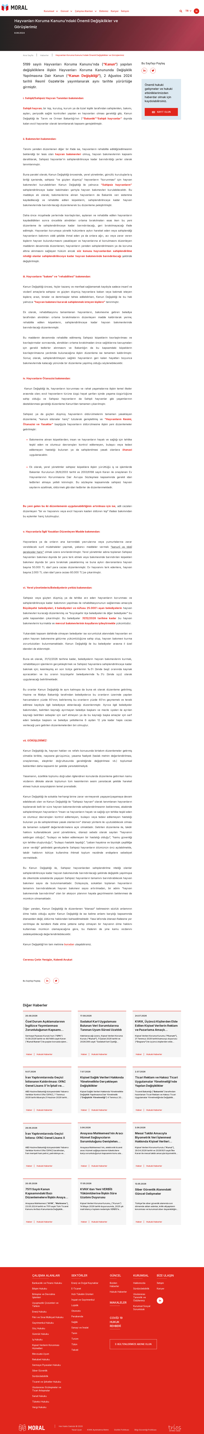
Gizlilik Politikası (121, 1430)
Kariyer (115, 11)
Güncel (65, 11)
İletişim (125, 11)
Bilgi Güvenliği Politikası (146, 1430)
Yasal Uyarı (77, 1430)
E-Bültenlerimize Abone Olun (133, 1344)
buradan (69, 944)
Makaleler (118, 1302)
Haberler (44, 55)
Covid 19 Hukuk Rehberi (116, 1322)
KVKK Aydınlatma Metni (98, 1430)
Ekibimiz (103, 11)
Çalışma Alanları (84, 11)
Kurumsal (49, 11)
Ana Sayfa (28, 55)
